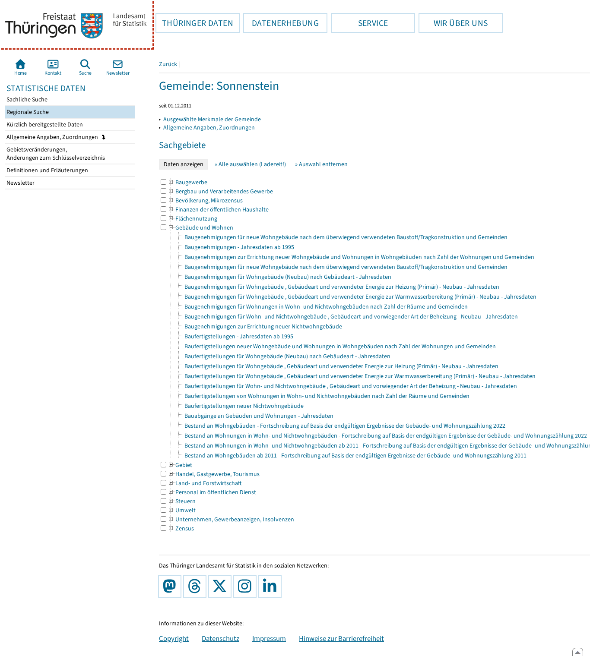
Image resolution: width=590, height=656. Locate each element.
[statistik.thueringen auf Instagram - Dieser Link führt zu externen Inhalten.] (246, 586)
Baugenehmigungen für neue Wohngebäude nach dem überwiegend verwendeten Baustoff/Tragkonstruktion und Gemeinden (346, 237)
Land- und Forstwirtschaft (204, 483)
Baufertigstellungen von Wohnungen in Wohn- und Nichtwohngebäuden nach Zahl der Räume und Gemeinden (326, 396)
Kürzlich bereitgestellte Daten (44, 124)
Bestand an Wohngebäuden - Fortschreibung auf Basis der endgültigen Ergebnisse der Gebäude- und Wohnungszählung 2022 (344, 426)
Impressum (269, 638)
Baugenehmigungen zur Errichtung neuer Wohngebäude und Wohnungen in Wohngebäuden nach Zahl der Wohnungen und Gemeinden (359, 257)
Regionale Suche (27, 112)
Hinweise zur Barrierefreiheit (341, 638)
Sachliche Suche (26, 99)
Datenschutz (220, 638)
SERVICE (359, 22)
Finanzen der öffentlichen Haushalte (218, 209)
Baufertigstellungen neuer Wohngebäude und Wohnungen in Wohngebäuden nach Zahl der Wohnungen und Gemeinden (340, 346)
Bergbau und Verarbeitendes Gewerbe (220, 191)
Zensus (181, 528)
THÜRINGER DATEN (194, 22)
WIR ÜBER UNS (453, 22)
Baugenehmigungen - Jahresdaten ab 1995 (239, 247)
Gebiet (180, 465)
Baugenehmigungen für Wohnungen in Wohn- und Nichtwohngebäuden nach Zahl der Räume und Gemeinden (326, 307)
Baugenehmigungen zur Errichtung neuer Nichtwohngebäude (263, 326)
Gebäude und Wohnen (200, 228)
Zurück (168, 64)
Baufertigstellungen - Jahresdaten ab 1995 (238, 336)
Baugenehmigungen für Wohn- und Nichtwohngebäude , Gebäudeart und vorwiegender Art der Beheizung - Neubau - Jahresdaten (351, 316)
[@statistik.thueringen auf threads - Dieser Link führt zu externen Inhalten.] (196, 586)
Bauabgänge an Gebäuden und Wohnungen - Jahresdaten (258, 416)
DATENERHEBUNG (281, 22)
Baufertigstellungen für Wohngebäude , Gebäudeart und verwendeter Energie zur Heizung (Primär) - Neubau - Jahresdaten (341, 366)
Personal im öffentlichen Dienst (212, 492)
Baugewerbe (187, 182)
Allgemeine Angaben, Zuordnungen (53, 137)
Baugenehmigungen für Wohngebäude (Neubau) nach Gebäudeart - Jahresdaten (287, 277)
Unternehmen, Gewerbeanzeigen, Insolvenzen (231, 519)
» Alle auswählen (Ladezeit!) (250, 164)
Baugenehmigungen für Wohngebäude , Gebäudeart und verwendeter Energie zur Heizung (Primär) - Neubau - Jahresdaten (341, 287)
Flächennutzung (192, 218)
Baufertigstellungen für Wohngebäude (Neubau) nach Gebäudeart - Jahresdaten (287, 356)
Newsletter (20, 183)
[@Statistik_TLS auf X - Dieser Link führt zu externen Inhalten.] (221, 586)
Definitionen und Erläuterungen (46, 170)
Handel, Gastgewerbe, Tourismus (214, 474)
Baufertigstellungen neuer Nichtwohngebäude (244, 406)
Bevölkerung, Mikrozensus (205, 200)
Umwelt (182, 510)
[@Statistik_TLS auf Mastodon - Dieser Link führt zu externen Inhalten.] (171, 586)
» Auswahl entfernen (321, 164)
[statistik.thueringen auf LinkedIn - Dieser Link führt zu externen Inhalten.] (271, 586)
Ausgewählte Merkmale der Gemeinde (212, 119)
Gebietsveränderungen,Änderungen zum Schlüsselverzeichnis (55, 153)
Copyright (174, 638)
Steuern (182, 501)
